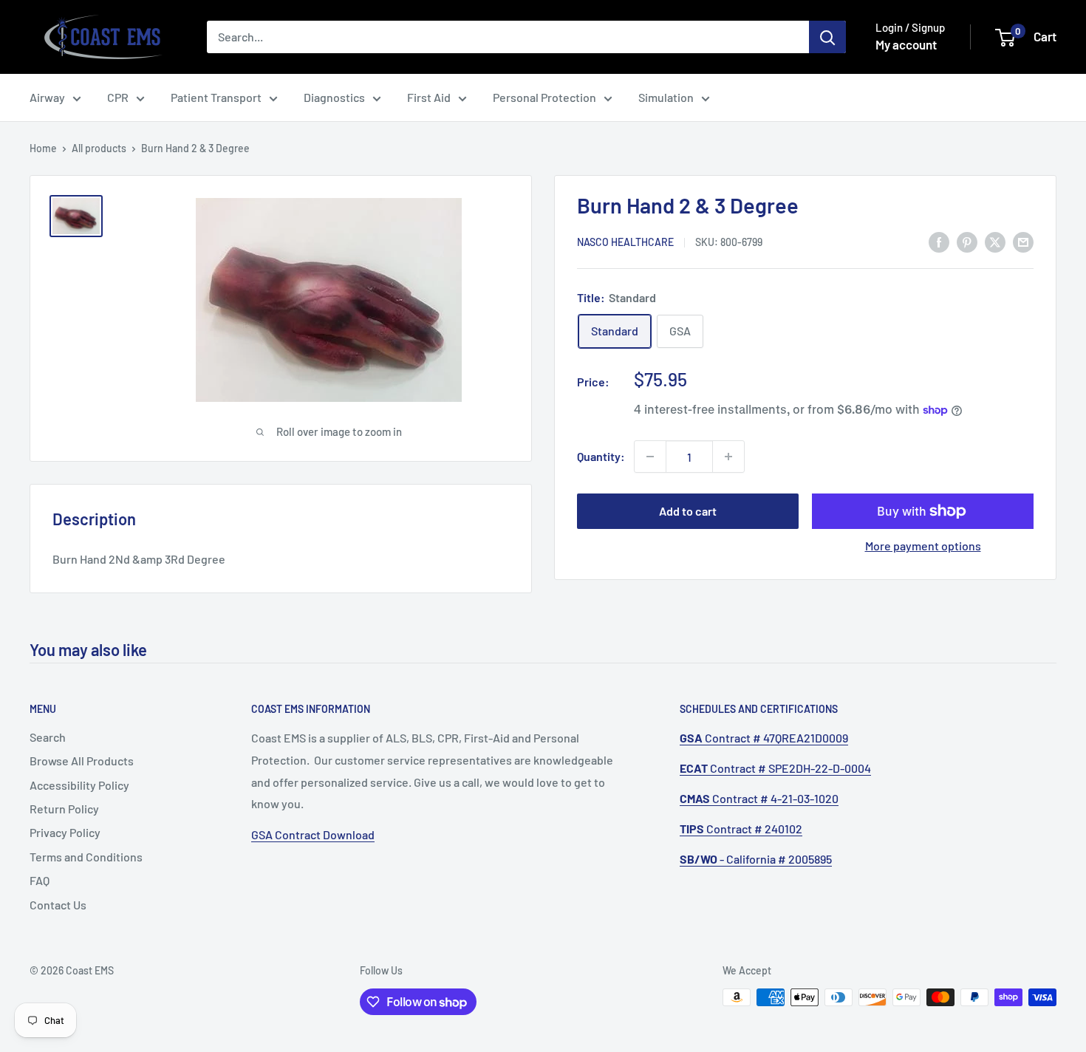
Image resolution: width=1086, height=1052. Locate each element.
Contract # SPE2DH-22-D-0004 (775, 768)
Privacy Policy (65, 832)
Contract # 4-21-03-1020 (759, 798)
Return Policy (64, 809)
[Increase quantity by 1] (728, 456)
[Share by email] (1023, 241)
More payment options (923, 546)
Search (48, 737)
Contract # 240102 (741, 829)
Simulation (666, 97)
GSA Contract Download (313, 834)
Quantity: (601, 456)
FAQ (39, 880)
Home (43, 148)
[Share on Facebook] (939, 241)
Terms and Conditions (86, 857)
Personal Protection (544, 97)
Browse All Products (82, 761)
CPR (118, 97)
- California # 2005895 (756, 859)
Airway (47, 97)
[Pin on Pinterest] (967, 241)
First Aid (429, 97)
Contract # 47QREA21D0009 (764, 738)
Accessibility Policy (79, 785)
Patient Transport (216, 97)
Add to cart (688, 511)
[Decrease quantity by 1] (650, 456)
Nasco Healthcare (625, 242)
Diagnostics (334, 97)
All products (99, 148)
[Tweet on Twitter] (995, 241)
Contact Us (58, 905)
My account (906, 44)
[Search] (827, 37)
